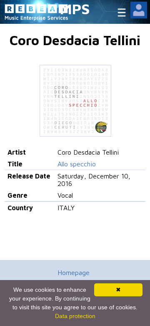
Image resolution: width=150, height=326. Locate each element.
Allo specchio (77, 164)
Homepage (74, 272)
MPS (75, 8)
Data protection (75, 316)
